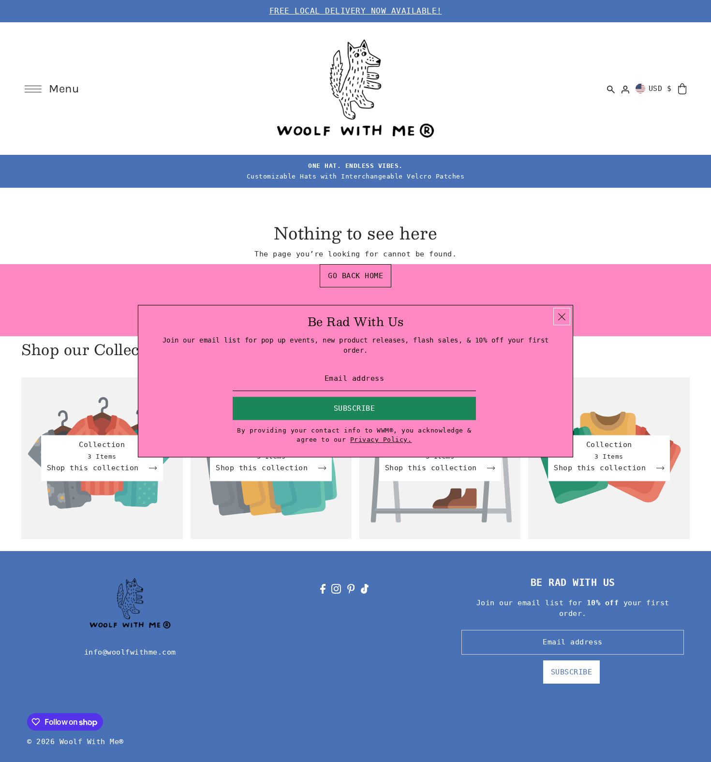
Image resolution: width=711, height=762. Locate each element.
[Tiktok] (365, 588)
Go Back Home (355, 275)
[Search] (611, 88)
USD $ (660, 88)
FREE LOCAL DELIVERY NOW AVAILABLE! (355, 10)
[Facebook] (323, 588)
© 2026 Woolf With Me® (75, 741)
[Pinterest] (351, 588)
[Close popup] (561, 316)
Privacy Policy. (381, 440)
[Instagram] (336, 588)
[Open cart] (682, 88)
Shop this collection (95, 468)
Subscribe (571, 672)
